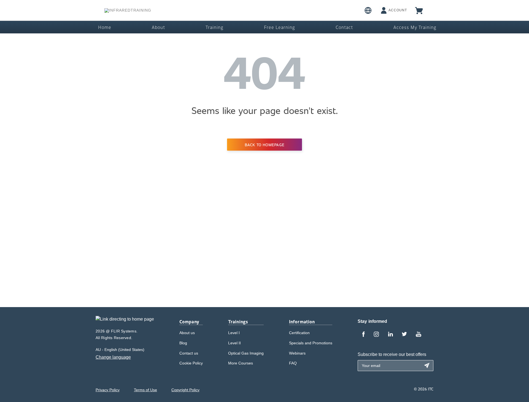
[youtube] (418, 334)
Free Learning (279, 27)
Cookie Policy (191, 363)
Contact (344, 27)
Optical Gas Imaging (246, 353)
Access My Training (414, 27)
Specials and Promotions (310, 343)
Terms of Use (145, 390)
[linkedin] (390, 335)
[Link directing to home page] (125, 321)
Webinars (297, 353)
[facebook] (363, 334)
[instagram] (376, 334)
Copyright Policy (185, 390)
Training (214, 27)
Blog (183, 343)
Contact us (188, 353)
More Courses (240, 363)
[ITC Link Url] (128, 10)
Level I (234, 333)
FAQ (293, 363)
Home (104, 27)
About (158, 27)
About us (187, 333)
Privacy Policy (108, 390)
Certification (299, 333)
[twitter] (404, 334)
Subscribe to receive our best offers (392, 354)
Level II (234, 343)
